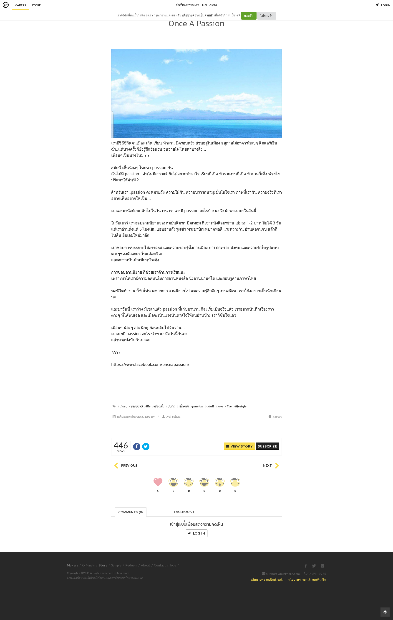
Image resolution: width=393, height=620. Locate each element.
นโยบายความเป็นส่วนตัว (197, 15)
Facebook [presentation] (184, 513)
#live (228, 406)
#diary (122, 406)
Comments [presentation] (130, 512)
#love (219, 406)
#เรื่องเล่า (183, 406)
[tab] (131, 511)
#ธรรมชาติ (136, 406)
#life (147, 406)
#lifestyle (240, 406)
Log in (198, 533)
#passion (196, 406)
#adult (209, 406)
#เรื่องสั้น (158, 406)
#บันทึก (170, 406)
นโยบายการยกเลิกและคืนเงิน (307, 579)
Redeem (131, 565)
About (145, 565)
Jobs (173, 565)
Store (36, 5)
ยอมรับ (249, 16)
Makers (20, 5)
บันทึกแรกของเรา (187, 5)
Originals (88, 565)
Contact (160, 565)
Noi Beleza (209, 5)
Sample (116, 565)
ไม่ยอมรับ (266, 16)
